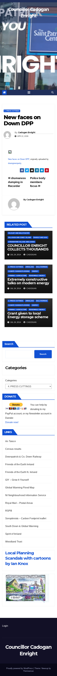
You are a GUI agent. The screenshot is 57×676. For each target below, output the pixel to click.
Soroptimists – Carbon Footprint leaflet (25, 518)
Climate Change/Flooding (19, 271)
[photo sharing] (9, 151)
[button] (52, 92)
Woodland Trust (13, 541)
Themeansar (28, 671)
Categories (11, 380)
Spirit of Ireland (13, 534)
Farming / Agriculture (17, 275)
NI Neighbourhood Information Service (25, 495)
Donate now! (11, 422)
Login (5, 626)
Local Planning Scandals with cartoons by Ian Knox (28, 558)
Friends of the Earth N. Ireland (21, 472)
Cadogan (31, 255)
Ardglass (30, 267)
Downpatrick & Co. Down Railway (23, 456)
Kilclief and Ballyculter (18, 233)
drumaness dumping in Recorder (17, 182)
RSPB (8, 510)
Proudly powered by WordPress (19, 668)
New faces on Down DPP (18, 159)
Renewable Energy (37, 275)
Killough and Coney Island (19, 237)
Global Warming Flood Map (19, 487)
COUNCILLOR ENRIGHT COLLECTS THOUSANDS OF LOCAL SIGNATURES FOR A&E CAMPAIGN (27, 251)
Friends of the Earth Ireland (19, 464)
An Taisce (10, 441)
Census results (13, 449)
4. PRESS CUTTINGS (12, 111)
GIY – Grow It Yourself (17, 480)
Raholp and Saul (40, 237)
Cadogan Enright (26, 132)
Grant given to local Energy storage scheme (27, 315)
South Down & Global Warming (21, 526)
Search (9, 344)
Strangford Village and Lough (21, 242)
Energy (35, 271)
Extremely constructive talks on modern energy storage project (28, 283)
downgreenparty (14, 163)
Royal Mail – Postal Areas (19, 503)
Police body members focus (37, 182)
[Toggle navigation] (29, 92)
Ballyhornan (41, 267)
